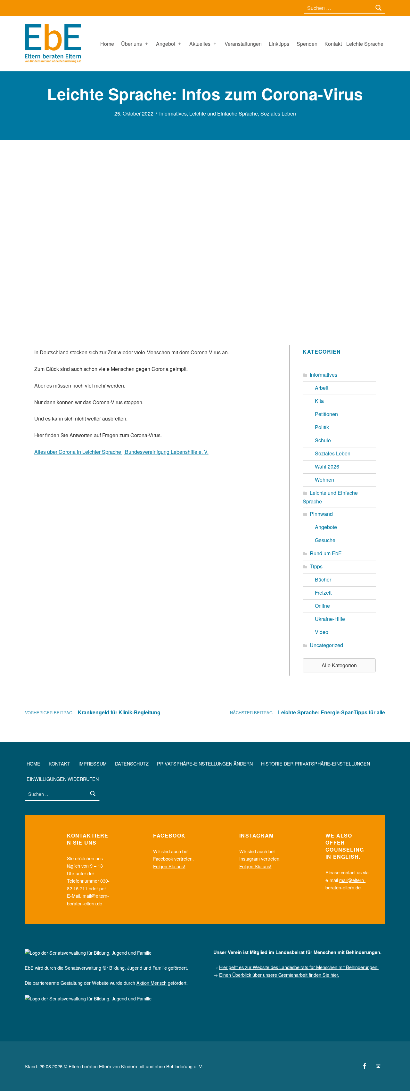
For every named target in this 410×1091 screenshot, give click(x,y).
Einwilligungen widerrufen (63, 778)
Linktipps (279, 43)
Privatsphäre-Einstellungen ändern (205, 763)
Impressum (92, 763)
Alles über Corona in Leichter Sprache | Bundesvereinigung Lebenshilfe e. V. (121, 451)
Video (321, 632)
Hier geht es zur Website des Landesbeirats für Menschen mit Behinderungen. (299, 967)
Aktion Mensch (151, 982)
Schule (323, 440)
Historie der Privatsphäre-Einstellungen (315, 763)
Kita (319, 401)
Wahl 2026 (327, 466)
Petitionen (326, 414)
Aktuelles (199, 43)
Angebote (326, 527)
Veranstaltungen (243, 43)
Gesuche (325, 540)
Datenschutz (132, 763)
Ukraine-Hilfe (330, 618)
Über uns (131, 43)
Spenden (307, 43)
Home (107, 43)
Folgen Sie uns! (169, 866)
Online (322, 605)
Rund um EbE (326, 553)
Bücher (323, 579)
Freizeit (323, 592)
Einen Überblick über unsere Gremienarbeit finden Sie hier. (279, 974)
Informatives (173, 113)
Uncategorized (326, 645)
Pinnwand (321, 513)
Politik (322, 427)
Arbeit (321, 387)
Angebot (165, 43)
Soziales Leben (278, 113)
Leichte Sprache (364, 43)
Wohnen (324, 479)
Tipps (316, 566)
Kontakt (333, 43)
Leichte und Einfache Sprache (223, 113)
